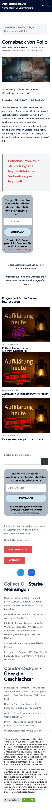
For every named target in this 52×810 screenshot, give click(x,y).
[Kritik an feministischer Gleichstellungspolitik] (26, 324)
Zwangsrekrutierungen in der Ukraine (22, 439)
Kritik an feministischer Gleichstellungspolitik (15, 349)
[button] (43, 6)
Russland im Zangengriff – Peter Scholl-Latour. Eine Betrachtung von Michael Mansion (26, 656)
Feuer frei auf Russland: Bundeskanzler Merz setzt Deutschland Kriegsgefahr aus (26, 280)
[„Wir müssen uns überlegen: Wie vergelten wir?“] (26, 369)
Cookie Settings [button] (12, 800)
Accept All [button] (28, 800)
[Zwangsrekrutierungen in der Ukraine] (26, 415)
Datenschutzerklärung (17, 249)
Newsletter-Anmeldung (17, 540)
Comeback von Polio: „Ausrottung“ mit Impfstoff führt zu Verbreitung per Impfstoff (24, 171)
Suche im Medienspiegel (17, 455)
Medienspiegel (26, 27)
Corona (6, 50)
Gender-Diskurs (18, 549)
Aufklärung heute (14, 3)
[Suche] (44, 461)
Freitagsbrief (19, 50)
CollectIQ (14, 560)
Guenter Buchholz (17, 47)
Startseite (10, 27)
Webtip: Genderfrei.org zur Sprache (23, 730)
